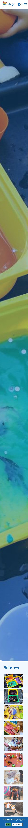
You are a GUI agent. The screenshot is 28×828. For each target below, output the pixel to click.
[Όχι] (26, 822)
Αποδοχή (8, 824)
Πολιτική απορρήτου (17, 824)
